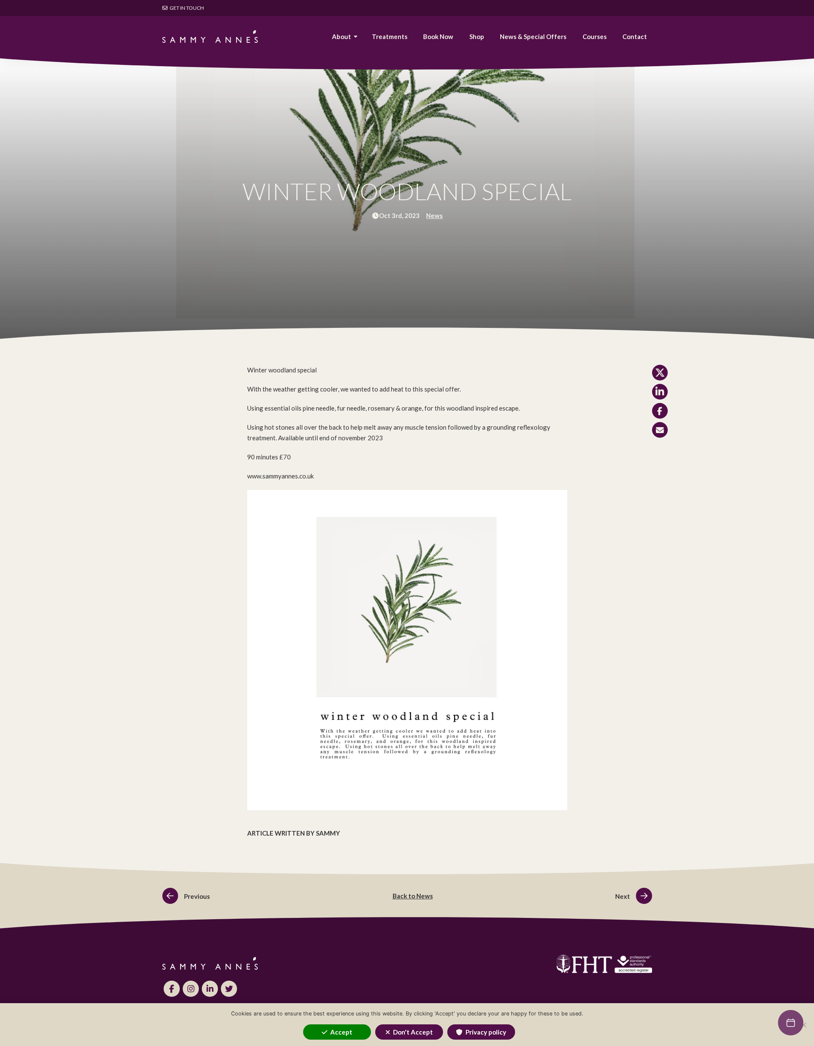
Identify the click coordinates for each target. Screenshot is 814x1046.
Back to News (413, 896)
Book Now (438, 36)
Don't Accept (413, 1032)
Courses (595, 36)
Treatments (389, 36)
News (434, 215)
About (341, 36)
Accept (341, 1032)
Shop (476, 36)
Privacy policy (486, 1032)
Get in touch (186, 8)
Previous (196, 896)
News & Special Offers (533, 36)
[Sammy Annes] (210, 36)
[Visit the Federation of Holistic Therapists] (534, 964)
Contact (634, 36)
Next (623, 896)
